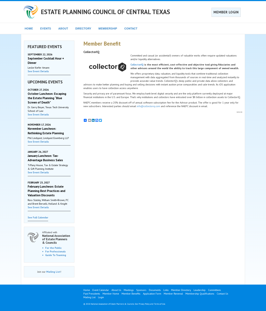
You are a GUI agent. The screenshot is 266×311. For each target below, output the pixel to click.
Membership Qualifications (199, 293)
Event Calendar (100, 290)
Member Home (111, 293)
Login (101, 297)
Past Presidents (91, 293)
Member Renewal (173, 293)
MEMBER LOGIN (226, 12)
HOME (29, 28)
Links (166, 290)
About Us (116, 290)
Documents (155, 290)
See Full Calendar (38, 217)
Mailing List (53, 271)
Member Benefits (131, 293)
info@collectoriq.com (148, 106)
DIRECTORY (83, 28)
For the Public (53, 247)
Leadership (200, 290)
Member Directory (181, 290)
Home (86, 290)
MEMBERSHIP (107, 28)
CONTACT (130, 28)
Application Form (152, 293)
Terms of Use (159, 304)
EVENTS (45, 28)
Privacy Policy (144, 304)
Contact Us (222, 293)
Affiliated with (56, 237)
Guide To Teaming (55, 255)
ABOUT (63, 28)
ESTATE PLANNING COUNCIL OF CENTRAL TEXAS (105, 12)
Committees (214, 290)
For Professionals (55, 251)
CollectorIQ (136, 64)
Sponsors (141, 290)
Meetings (129, 290)
